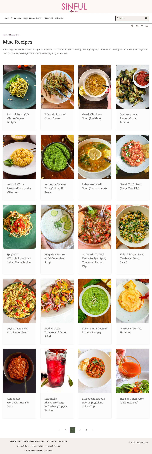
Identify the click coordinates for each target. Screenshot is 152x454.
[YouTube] (142, 25)
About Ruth (48, 18)
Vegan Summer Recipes (32, 18)
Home (6, 18)
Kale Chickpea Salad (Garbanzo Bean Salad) (132, 258)
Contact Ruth (22, 446)
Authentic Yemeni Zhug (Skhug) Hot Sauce (55, 188)
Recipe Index (16, 18)
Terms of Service (52, 446)
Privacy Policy (37, 446)
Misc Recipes (14, 35)
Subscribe (59, 18)
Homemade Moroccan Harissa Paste (18, 402)
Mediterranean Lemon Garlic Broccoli (129, 118)
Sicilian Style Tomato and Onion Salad (55, 332)
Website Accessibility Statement (39, 450)
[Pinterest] (147, 25)
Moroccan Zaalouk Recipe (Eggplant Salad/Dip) (93, 402)
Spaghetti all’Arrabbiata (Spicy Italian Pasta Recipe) (19, 258)
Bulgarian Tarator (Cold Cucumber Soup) (55, 258)
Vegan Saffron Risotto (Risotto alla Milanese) (19, 188)
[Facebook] (132, 25)
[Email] (137, 25)
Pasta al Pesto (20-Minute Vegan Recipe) (18, 118)
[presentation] (19, 87)
